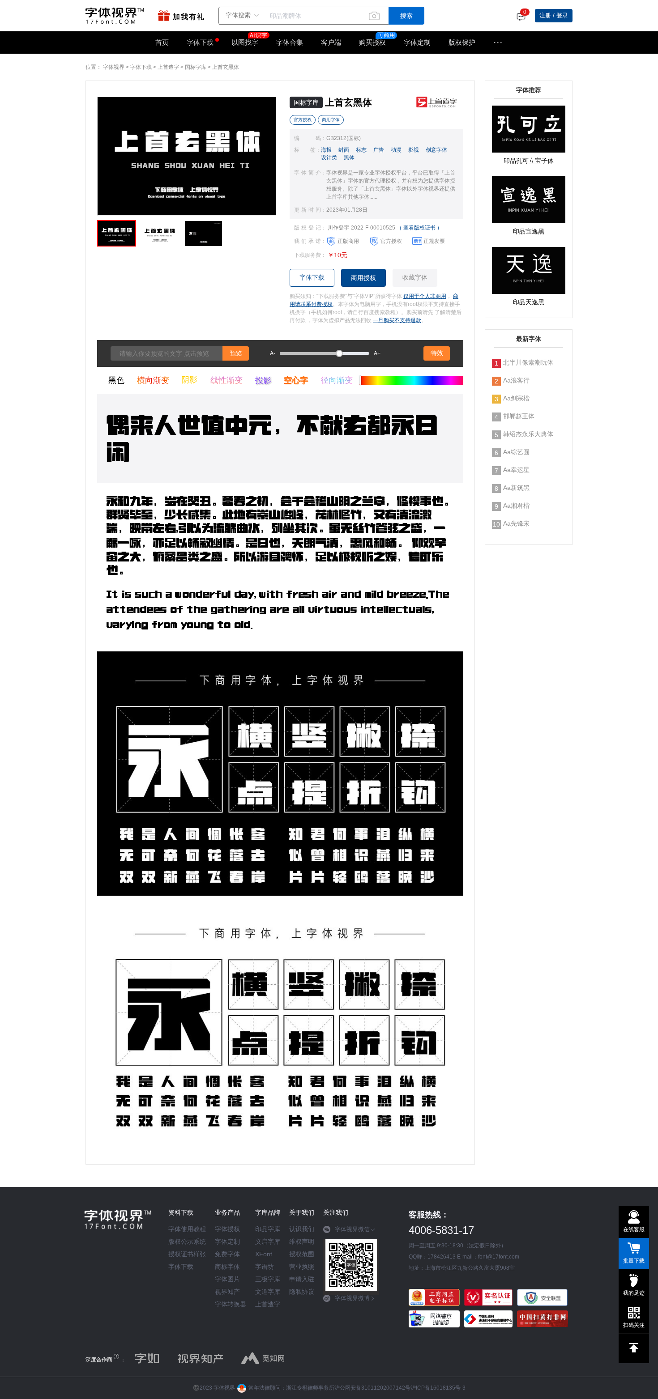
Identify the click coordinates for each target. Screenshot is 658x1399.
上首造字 (168, 67)
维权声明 (301, 1241)
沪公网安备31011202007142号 (372, 1388)
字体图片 (227, 1279)
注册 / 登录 (553, 15)
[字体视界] (116, 16)
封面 (343, 150)
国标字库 (195, 67)
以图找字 (244, 42)
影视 (413, 150)
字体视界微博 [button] (352, 1298)
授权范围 (301, 1254)
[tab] (351, 1232)
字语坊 (264, 1266)
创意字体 (436, 150)
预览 (236, 353)
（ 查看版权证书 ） (419, 228)
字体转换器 (230, 1304)
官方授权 (303, 119)
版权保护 (462, 42)
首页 (162, 42)
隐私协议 (301, 1291)
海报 (326, 150)
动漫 (396, 150)
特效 (437, 353)
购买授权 (372, 42)
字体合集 (289, 42)
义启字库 (267, 1241)
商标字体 (227, 1266)
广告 (378, 150)
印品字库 (267, 1229)
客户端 (331, 42)
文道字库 (267, 1291)
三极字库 (267, 1279)
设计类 (329, 157)
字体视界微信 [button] (352, 1229)
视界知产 (227, 1291)
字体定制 (417, 42)
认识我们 (301, 1229)
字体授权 (227, 1229)
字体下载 (200, 42)
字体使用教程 (187, 1229)
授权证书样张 (187, 1254)
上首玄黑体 (225, 67)
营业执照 (301, 1266)
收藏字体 (414, 277)
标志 (361, 150)
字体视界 (113, 67)
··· (498, 42)
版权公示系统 (187, 1241)
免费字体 (227, 1254)
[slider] (324, 353)
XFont (263, 1254)
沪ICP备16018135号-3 (438, 1388)
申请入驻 (301, 1279)
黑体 (349, 157)
